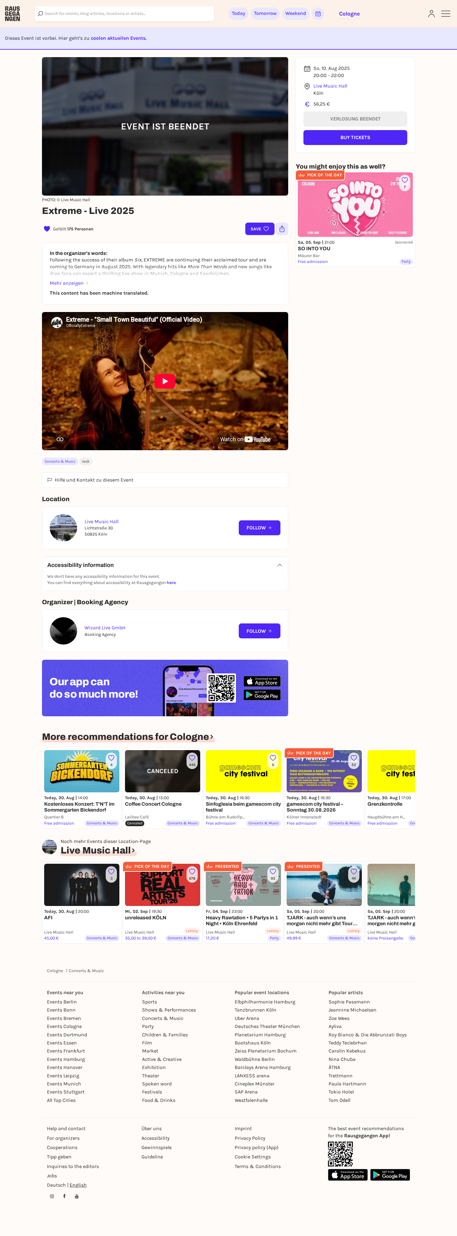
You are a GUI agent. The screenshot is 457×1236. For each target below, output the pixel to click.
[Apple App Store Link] (348, 1175)
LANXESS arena (252, 1076)
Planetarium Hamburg (260, 1035)
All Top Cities (61, 1100)
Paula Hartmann (347, 1084)
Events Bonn (61, 1010)
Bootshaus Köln (253, 1043)
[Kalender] (318, 13)
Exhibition (154, 1067)
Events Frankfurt (66, 1051)
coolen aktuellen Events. (118, 38)
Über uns (151, 1128)
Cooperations (62, 1147)
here (171, 582)
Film (147, 1043)
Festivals (152, 1092)
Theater (150, 1076)
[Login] (431, 13)
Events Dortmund (67, 1035)
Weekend (295, 13)
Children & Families (165, 1035)
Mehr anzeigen (67, 283)
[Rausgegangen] (12, 13)
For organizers (63, 1138)
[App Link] (340, 1154)
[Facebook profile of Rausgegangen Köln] (64, 1196)
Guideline (152, 1157)
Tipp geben (59, 1157)
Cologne (55, 970)
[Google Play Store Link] (390, 1175)
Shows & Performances (169, 1010)
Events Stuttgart (66, 1092)
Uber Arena (247, 1018)
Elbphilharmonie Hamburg (265, 1002)
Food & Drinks (158, 1100)
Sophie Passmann (349, 1002)
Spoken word (157, 1084)
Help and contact (66, 1128)
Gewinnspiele (156, 1147)
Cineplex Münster (255, 1084)
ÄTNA (334, 1067)
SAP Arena (246, 1092)
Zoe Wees (339, 1018)
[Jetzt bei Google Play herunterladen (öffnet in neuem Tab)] (262, 694)
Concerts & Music (60, 461)
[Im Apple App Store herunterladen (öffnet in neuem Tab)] (262, 681)
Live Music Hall (330, 86)
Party (148, 1026)
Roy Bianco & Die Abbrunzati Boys (368, 1035)
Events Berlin (62, 1002)
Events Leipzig (63, 1076)
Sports (149, 1002)
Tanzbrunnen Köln (255, 1010)
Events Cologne (64, 1026)
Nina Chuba (342, 1059)
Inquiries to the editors (73, 1166)
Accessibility (155, 1138)
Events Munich (64, 1084)
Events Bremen (64, 1018)
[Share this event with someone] (282, 229)
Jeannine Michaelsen (352, 1010)
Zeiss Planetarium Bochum (266, 1051)
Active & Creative (162, 1059)
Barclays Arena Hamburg (263, 1067)
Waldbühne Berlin (255, 1059)
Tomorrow (265, 13)
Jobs (52, 1176)
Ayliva (335, 1026)
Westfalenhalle (251, 1100)
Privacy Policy (250, 1138)
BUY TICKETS (355, 137)
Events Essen (62, 1043)
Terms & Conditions (258, 1166)
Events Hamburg (66, 1059)
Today (238, 13)
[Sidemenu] (446, 13)
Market (150, 1051)
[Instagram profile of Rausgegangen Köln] (52, 1196)
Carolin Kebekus (347, 1051)
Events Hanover (64, 1067)
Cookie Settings (253, 1157)
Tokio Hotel (341, 1092)
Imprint (243, 1128)
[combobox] (124, 13)
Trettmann (341, 1076)
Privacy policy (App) (257, 1147)
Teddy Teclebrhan (348, 1043)
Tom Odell (339, 1100)
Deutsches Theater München (267, 1026)
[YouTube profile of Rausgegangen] (77, 1196)
